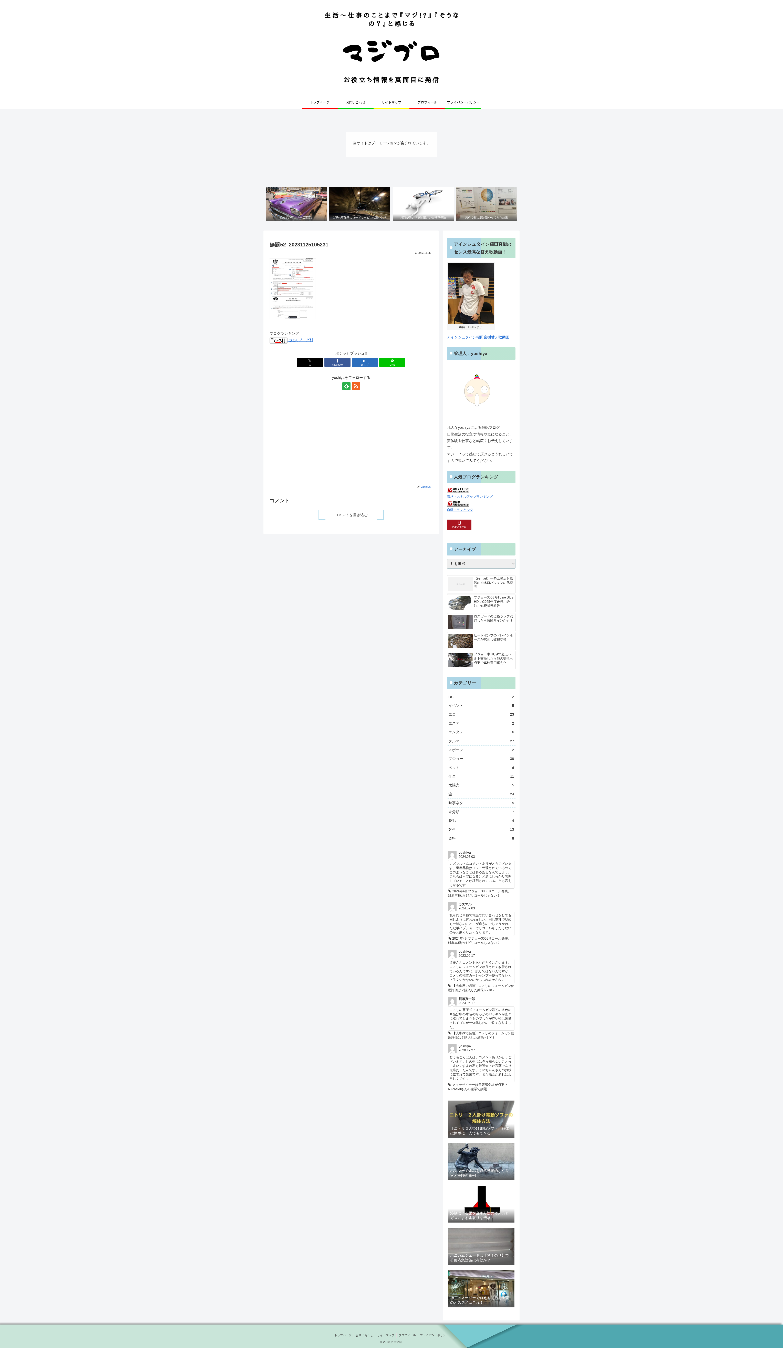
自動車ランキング (460, 510)
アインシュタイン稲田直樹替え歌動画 (478, 337)
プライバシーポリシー (434, 1335)
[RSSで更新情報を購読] (356, 386)
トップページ (343, 1335)
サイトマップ (385, 1335)
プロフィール (407, 1335)
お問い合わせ (364, 1335)
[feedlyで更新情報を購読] (346, 386)
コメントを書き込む (351, 515)
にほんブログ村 (300, 340)
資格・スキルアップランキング (470, 496)
